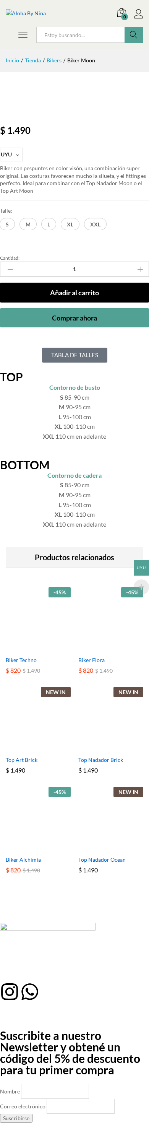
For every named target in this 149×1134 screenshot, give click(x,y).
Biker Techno (21, 660)
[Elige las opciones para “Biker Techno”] (29, 647)
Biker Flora (91, 660)
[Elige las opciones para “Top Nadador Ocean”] (102, 847)
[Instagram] (9, 991)
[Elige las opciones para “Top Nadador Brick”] (102, 747)
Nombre (10, 1091)
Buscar (134, 35)
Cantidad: (9, 258)
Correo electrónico (22, 1106)
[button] (7, 224)
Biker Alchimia (23, 859)
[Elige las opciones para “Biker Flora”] (102, 647)
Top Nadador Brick (100, 760)
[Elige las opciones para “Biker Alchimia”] (29, 847)
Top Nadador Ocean (102, 859)
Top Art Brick (21, 760)
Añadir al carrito (74, 292)
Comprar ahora (74, 318)
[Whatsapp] (29, 991)
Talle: (6, 210)
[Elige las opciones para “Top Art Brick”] (29, 747)
